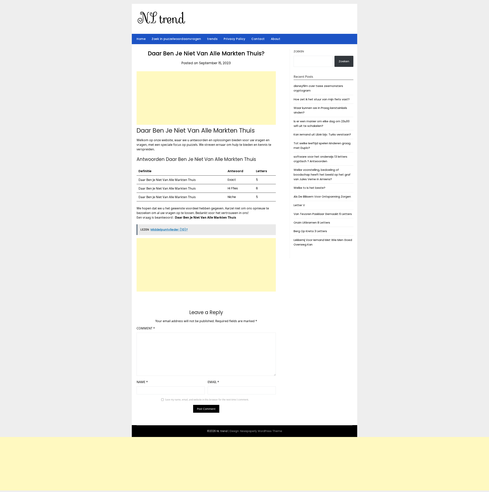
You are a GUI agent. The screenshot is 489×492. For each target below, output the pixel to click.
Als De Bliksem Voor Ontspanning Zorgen (322, 197)
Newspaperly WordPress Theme (261, 431)
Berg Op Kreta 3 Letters (310, 231)
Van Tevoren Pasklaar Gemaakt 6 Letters (323, 214)
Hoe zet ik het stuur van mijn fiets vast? (322, 99)
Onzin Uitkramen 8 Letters (312, 222)
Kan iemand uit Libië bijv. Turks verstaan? (322, 134)
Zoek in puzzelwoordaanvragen (176, 39)
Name (142, 382)
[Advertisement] (206, 98)
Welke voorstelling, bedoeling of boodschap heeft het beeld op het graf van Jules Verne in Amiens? (322, 174)
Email (213, 382)
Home (141, 39)
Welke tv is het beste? (309, 188)
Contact (258, 39)
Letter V (299, 205)
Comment (146, 328)
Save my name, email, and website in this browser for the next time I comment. (207, 399)
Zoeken (299, 51)
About (275, 39)
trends (212, 39)
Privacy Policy (234, 39)
